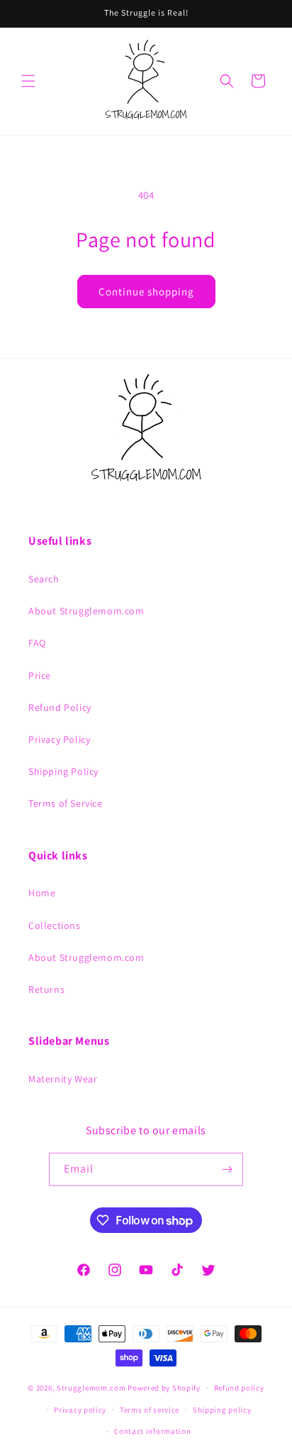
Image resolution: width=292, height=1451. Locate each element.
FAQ (37, 642)
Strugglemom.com (91, 1388)
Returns (46, 989)
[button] (28, 81)
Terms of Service (65, 803)
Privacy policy (80, 1410)
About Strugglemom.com (86, 610)
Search (44, 578)
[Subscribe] (226, 1169)
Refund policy (239, 1388)
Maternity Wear (62, 1078)
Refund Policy (59, 707)
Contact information (152, 1431)
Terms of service (149, 1410)
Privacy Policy (59, 739)
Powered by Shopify (164, 1388)
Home (41, 892)
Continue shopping (146, 291)
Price (39, 675)
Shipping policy (222, 1410)
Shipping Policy (63, 771)
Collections (54, 925)
